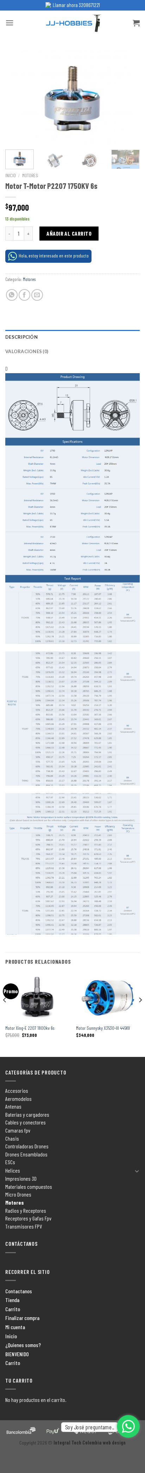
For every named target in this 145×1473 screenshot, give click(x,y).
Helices (12, 1170)
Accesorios (16, 1090)
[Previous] (17, 96)
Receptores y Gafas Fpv (28, 1218)
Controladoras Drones (27, 1146)
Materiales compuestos (28, 1186)
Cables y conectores (25, 1122)
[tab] (72, 337)
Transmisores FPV (23, 1226)
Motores (30, 175)
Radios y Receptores (25, 1210)
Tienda (12, 1299)
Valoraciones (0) (26, 351)
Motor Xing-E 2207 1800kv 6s (29, 1028)
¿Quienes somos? (23, 1344)
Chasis (12, 1138)
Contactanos (18, 1291)
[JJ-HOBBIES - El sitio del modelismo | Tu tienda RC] (73, 23)
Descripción (21, 337)
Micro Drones (18, 1194)
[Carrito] (136, 23)
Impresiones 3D (21, 1178)
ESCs (10, 1162)
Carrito (12, 1309)
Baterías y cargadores (27, 1114)
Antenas (13, 1106)
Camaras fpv (17, 1130)
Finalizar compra (22, 1317)
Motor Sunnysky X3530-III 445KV (103, 1028)
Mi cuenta (15, 1327)
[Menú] (9, 22)
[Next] (128, 96)
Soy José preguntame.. (89, 1427)
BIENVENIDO (17, 1354)
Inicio (10, 175)
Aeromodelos (18, 1098)
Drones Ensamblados (26, 1154)
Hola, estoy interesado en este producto (54, 256)
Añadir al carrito (69, 233)
